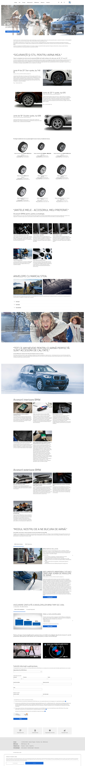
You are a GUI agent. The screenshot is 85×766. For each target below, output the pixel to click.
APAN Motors (69, 2)
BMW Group (15, 743)
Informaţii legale (16, 747)
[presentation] (73, 555)
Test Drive (61, 2)
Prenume (25, 677)
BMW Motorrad (24, 743)
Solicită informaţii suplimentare (12, 31)
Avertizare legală (30, 747)
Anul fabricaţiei (45, 694)
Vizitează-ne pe (16, 745)
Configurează (49, 597)
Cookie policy (36, 747)
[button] (14, 287)
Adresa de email (46, 682)
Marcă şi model (16, 694)
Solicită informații (35, 732)
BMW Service (45, 741)
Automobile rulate (65, 732)
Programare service (64, 2)
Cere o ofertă (49, 626)
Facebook (23, 745)
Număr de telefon (16, 682)
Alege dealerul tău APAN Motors (20, 670)
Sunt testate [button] (18, 304)
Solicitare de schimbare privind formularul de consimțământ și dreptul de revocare (30, 711)
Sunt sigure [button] (18, 301)
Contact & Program (58, 2)
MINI (28, 743)
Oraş (14, 687)
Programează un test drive (50, 732)
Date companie (24, 747)
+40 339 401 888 (24, 741)
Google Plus (31, 745)
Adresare (15, 677)
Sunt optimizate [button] (18, 307)
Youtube (27, 745)
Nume (49, 677)
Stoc (41, 741)
